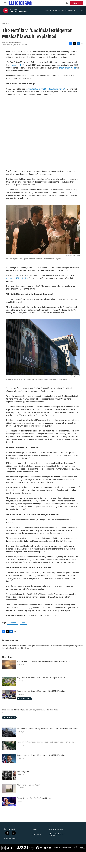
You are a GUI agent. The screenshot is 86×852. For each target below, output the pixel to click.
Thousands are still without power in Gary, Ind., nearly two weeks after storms (30, 710)
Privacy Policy (36, 834)
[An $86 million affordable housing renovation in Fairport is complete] (9, 681)
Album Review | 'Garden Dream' (28, 785)
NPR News (5, 23)
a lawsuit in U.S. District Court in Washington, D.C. (46, 89)
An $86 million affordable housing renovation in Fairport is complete (41, 678)
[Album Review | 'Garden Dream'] (9, 788)
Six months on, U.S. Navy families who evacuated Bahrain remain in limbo (43, 661)
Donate (77, 3)
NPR (23, 623)
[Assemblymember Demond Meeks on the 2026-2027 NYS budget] (9, 694)
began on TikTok (18, 65)
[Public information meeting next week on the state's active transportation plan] (9, 745)
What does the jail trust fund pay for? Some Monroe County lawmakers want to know (47, 729)
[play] (5, 10)
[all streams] (83, 10)
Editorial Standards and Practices (56, 834)
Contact (34, 829)
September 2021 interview (17, 278)
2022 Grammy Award (67, 68)
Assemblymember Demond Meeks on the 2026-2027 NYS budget (41, 691)
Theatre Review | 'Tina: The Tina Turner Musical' (34, 798)
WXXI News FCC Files (56, 829)
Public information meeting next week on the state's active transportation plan (45, 742)
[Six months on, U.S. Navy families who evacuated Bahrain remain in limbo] (9, 664)
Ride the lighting (23, 772)
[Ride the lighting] (9, 775)
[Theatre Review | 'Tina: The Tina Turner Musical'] (9, 801)
